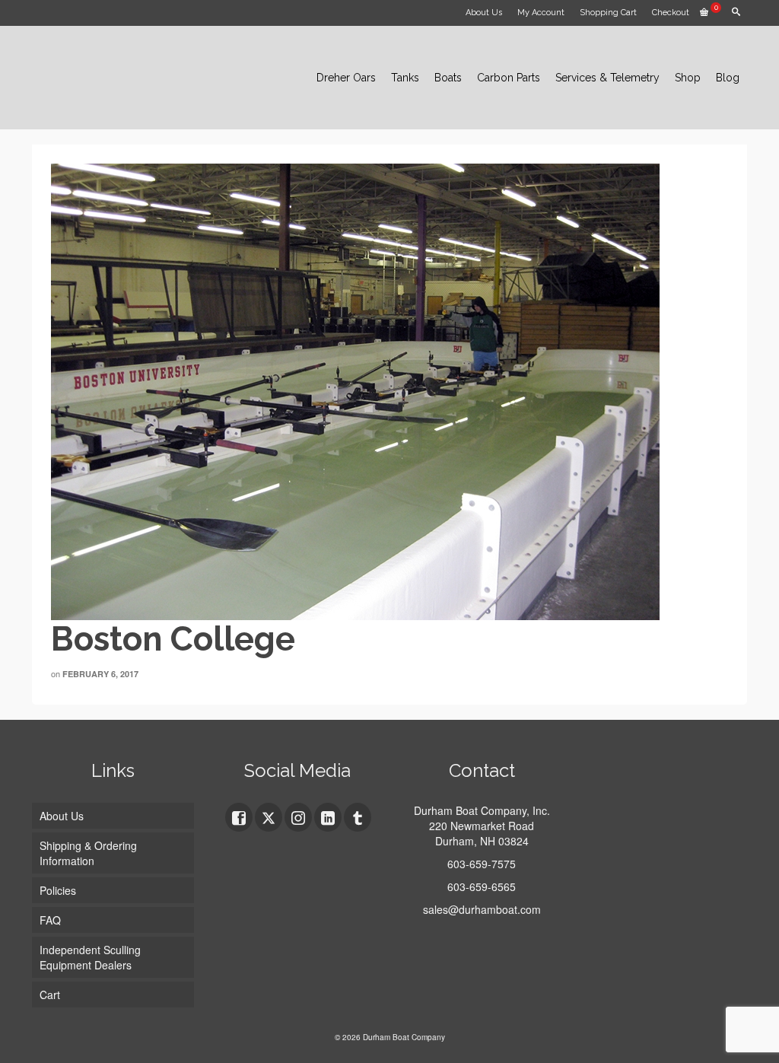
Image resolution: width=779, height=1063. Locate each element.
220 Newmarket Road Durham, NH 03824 (481, 833)
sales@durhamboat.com (482, 909)
